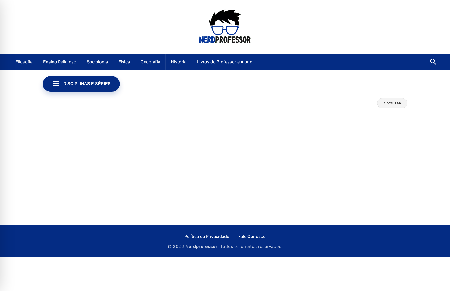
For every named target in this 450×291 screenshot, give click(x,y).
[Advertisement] (225, 175)
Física (124, 61)
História (178, 61)
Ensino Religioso (59, 61)
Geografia (150, 61)
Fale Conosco (252, 236)
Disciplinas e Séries (87, 84)
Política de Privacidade (206, 236)
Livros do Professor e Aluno (224, 61)
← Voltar (392, 103)
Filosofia (24, 61)
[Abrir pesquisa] (433, 61)
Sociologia (97, 61)
